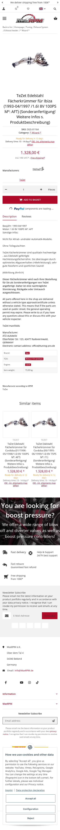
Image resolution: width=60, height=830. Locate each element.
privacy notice (20, 602)
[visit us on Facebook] (15, 625)
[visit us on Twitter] (22, 625)
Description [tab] (10, 216)
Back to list (7, 27)
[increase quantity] (41, 189)
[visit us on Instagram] (37, 625)
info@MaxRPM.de (24, 670)
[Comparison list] (16, 8)
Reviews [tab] (26, 216)
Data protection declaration (30, 790)
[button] (2, 2)
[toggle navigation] (4, 18)
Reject (30, 818)
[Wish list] (28, 8)
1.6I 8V (28, 365)
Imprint (9, 790)
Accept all (30, 798)
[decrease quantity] (6, 189)
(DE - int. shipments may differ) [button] (15, 484)
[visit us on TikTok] (45, 625)
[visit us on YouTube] (30, 625)
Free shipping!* (38, 157)
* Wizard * (35, 132)
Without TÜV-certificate (34, 359)
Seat (27, 353)
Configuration (30, 809)
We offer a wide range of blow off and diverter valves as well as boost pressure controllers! (30, 530)
